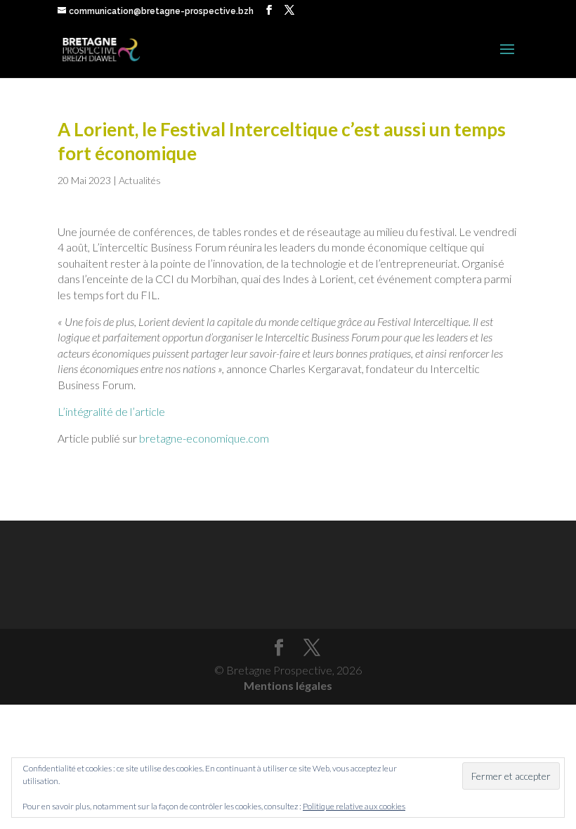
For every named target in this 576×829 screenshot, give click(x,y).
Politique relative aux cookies (354, 806)
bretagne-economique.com (204, 438)
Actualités (140, 180)
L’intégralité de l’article (111, 411)
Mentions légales (288, 685)
